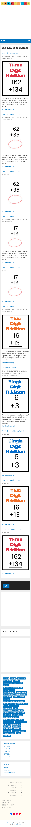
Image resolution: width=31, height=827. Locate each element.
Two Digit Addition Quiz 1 (12, 480)
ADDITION (7, 56)
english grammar (8, 690)
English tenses (8, 694)
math (15, 708)
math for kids (7, 710)
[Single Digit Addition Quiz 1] (15, 454)
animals (13, 678)
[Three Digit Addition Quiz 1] (15, 552)
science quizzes (21, 722)
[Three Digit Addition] (15, 78)
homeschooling (22, 703)
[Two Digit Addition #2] (15, 237)
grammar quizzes (9, 703)
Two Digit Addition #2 (11, 216)
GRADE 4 (7, 754)
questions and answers (10, 717)
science (20, 719)
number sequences (17, 713)
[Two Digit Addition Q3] (15, 193)
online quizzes (17, 715)
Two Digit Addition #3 (11, 114)
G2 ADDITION (15, 117)
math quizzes (18, 710)
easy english (18, 683)
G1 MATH (23, 371)
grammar (6, 699)
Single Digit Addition (10, 368)
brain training (7, 681)
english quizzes (21, 692)
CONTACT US (6, 800)
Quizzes (6, 175)
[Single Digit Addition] (15, 395)
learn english (7, 708)
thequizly (17, 729)
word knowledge (8, 733)
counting (16, 681)
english (5, 685)
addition (6, 678)
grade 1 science (19, 697)
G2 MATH (23, 117)
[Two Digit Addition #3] (15, 137)
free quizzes (7, 697)
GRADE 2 (5, 119)
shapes (5, 724)
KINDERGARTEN (7, 375)
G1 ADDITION (15, 371)
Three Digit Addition (10, 53)
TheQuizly (19, 824)
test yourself (7, 729)
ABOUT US (5, 802)
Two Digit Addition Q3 (11, 171)
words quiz (6, 735)
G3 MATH (23, 56)
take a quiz (6, 726)
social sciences (15, 724)
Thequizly (10, 823)
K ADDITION (12, 373)
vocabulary (7, 731)
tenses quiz (16, 726)
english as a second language (12, 687)
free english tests (20, 694)
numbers (6, 713)
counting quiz (7, 683)
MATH (10, 58)
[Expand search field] (6, 586)
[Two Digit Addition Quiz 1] (15, 503)
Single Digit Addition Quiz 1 (13, 431)
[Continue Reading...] (8, 109)
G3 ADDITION (15, 56)
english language (8, 692)
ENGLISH (7, 765)
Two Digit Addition (9, 306)
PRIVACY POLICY (8, 805)
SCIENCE (7, 770)
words (18, 733)
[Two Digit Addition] (15, 332)
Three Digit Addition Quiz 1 (12, 529)
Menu (3, 41)
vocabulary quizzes (19, 731)
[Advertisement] (15, 23)
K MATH (19, 373)
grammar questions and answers (13, 701)
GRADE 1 (5, 373)
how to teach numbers (10, 706)
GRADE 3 (5, 58)
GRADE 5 (7, 756)
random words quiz (9, 719)
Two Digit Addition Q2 (11, 267)
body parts (21, 678)
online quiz (6, 715)
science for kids (8, 722)
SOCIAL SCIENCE (9, 773)
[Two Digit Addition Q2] (15, 286)
